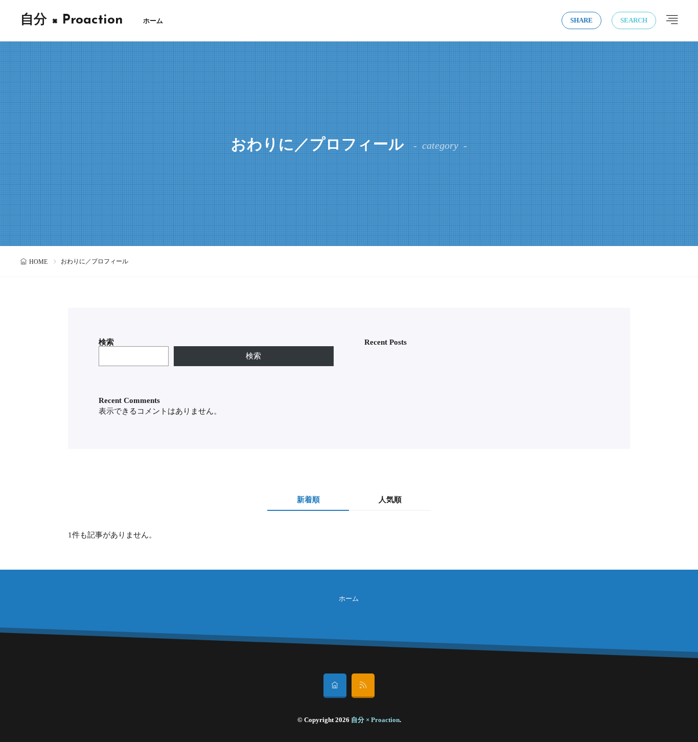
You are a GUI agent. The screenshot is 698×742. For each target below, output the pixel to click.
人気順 (390, 500)
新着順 (308, 500)
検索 (106, 342)
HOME (38, 261)
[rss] (363, 685)
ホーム (153, 21)
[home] (334, 685)
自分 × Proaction (71, 20)
